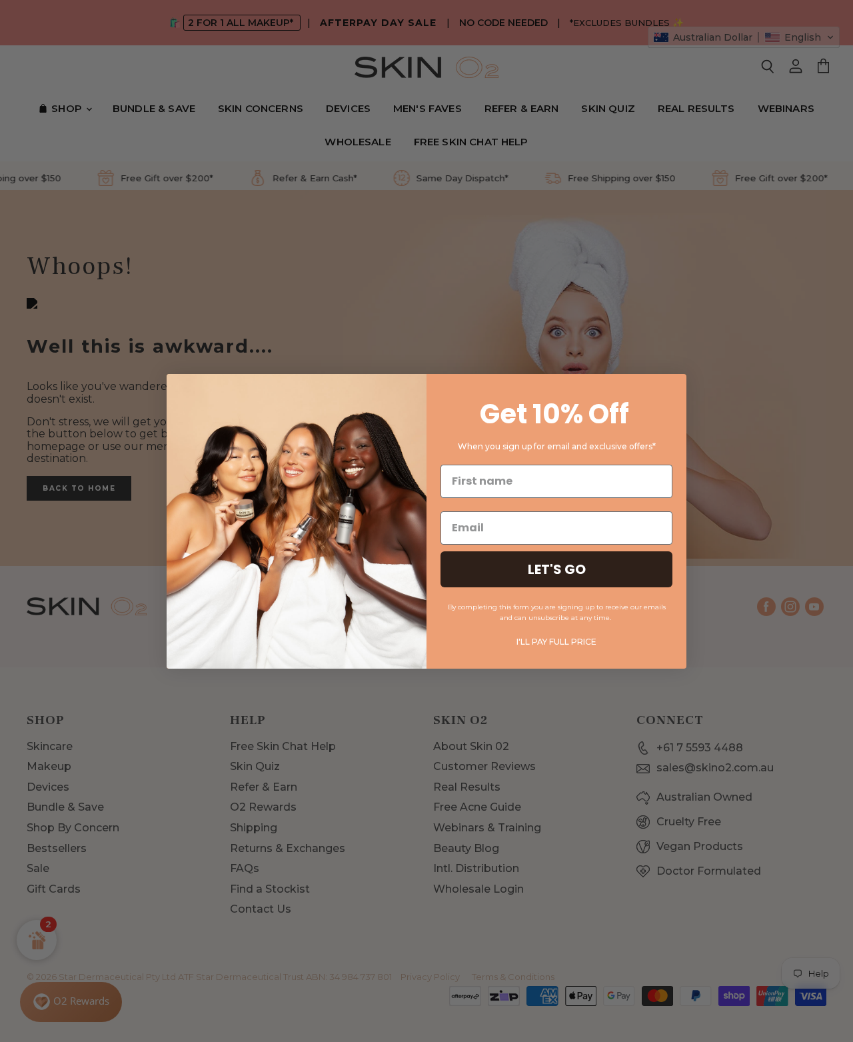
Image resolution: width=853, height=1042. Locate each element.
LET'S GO (557, 569)
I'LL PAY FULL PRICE (556, 642)
